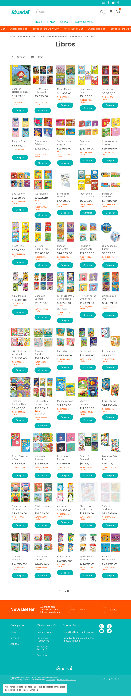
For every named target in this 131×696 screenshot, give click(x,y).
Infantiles (15, 632)
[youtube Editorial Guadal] (113, 3)
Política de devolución (42, 648)
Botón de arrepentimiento (66, 680)
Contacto (42, 655)
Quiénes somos (45, 632)
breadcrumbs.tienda (27, 36)
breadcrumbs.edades (57, 36)
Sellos (64, 21)
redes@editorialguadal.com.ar (78, 632)
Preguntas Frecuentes (43, 639)
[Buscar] (101, 12)
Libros (51, 21)
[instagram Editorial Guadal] (104, 3)
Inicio (38, 21)
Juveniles (15, 638)
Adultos (14, 643)
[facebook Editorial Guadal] (108, 3)
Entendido (34, 690)
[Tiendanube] (111, 679)
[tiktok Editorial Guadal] (117, 3)
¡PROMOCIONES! (83, 21)
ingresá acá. (50, 680)
